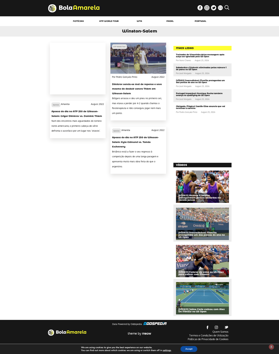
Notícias (78, 21)
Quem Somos (220, 332)
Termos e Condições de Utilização (208, 335)
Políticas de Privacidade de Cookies (208, 339)
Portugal (200, 21)
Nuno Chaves (185, 60)
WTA (139, 21)
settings (167, 350)
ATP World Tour (109, 21)
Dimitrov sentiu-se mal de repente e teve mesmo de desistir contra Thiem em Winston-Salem (137, 89)
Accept (188, 348)
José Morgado (185, 73)
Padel (170, 21)
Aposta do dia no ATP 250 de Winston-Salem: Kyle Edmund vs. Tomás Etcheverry (135, 142)
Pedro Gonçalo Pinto (188, 112)
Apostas (56, 105)
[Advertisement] (78, 68)
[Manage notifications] (271, 346)
